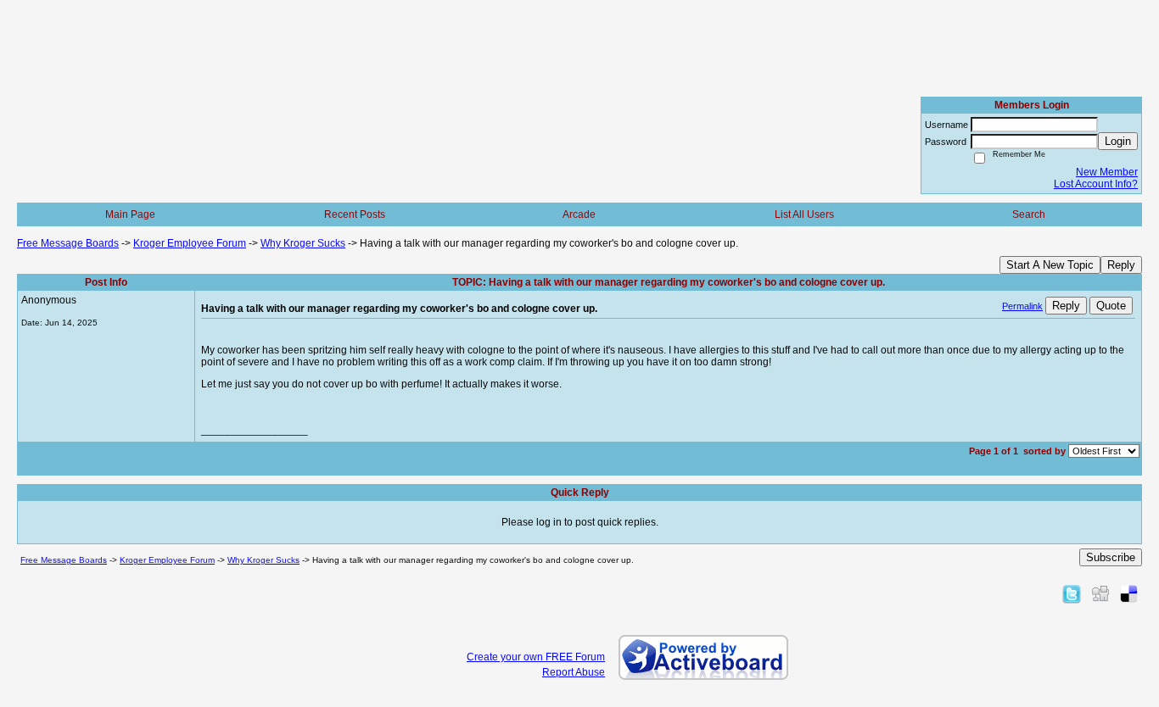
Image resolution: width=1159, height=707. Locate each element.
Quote (1111, 305)
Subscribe (1110, 557)
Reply (1121, 265)
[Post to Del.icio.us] (1129, 593)
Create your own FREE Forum (536, 657)
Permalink (1022, 306)
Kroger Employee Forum (189, 243)
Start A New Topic (1050, 265)
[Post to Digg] (1100, 593)
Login (1118, 141)
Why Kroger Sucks (302, 243)
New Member (1107, 172)
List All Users (804, 214)
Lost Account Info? (1096, 184)
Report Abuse (573, 672)
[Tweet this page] (1071, 593)
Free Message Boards (68, 243)
